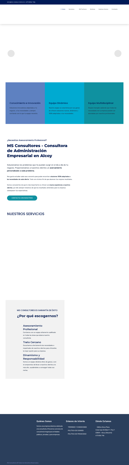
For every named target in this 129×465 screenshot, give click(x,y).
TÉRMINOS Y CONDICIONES (77, 427)
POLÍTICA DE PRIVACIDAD (77, 434)
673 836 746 (30, 2)
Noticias (92, 9)
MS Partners (83, 9)
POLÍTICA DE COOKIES (76, 430)
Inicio (63, 9)
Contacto (115, 9)
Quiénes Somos (103, 9)
